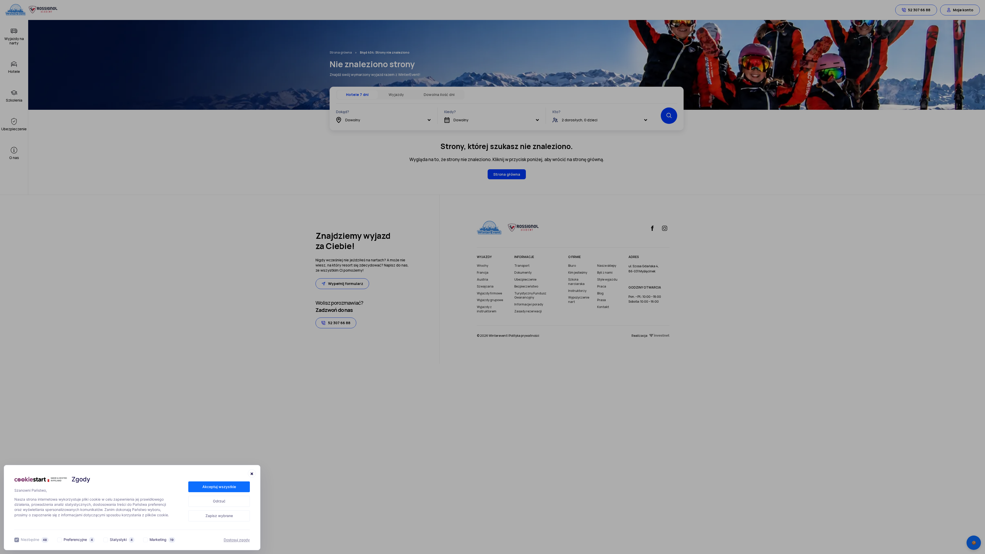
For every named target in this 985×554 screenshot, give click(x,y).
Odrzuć (219, 501)
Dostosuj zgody (237, 540)
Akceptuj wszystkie (219, 486)
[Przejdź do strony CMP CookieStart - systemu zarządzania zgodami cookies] (40, 479)
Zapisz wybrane (219, 515)
